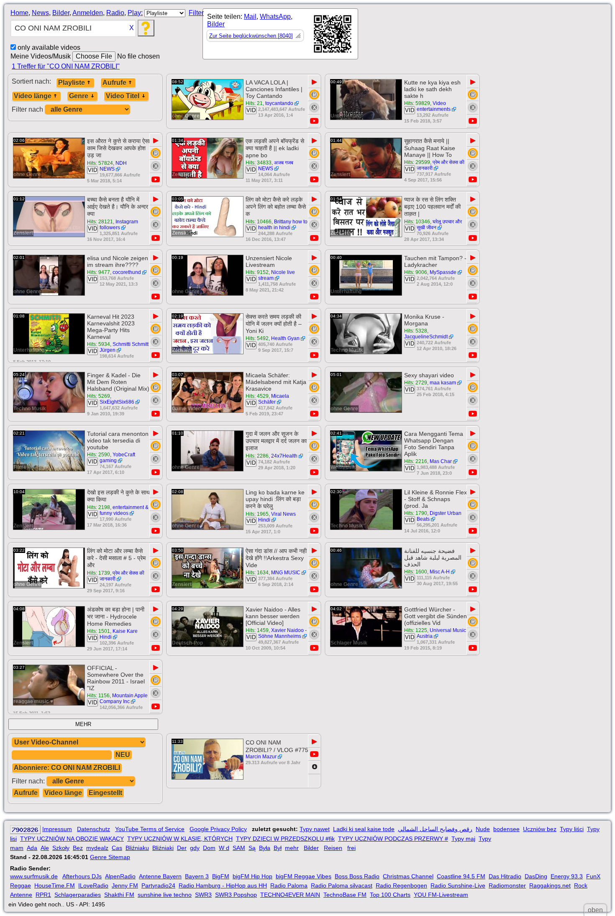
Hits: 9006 (415, 272)
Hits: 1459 (257, 630)
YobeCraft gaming (117, 457)
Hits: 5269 (98, 396)
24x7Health (284, 456)
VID (251, 110)
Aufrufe (114, 82)
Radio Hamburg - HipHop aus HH (223, 885)
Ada (32, 847)
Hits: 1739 (98, 573)
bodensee (506, 829)
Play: (135, 12)
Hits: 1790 (415, 513)
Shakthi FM (119, 894)
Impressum (57, 829)
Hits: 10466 (259, 222)
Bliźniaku (137, 847)
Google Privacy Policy (218, 829)
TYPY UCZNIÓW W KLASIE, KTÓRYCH (180, 838)
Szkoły (60, 847)
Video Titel (122, 96)
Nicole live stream (276, 275)
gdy (195, 847)
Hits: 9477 (98, 272)
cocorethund (127, 272)
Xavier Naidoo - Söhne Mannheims (282, 633)
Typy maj (463, 838)
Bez (78, 847)
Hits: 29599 (417, 162)
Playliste (71, 82)
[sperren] (314, 107)
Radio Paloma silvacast (341, 885)
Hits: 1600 (415, 572)
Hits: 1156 (98, 696)
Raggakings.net (550, 885)
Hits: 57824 (100, 163)
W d (224, 847)
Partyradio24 (158, 885)
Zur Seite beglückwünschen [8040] (251, 36)
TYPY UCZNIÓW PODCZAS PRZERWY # (393, 838)
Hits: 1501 (98, 631)
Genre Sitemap (110, 857)
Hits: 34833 (259, 163)
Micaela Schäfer (273, 399)
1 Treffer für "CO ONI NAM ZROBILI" (66, 66)
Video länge (32, 96)
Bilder (60, 12)
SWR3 (203, 894)
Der (182, 847)
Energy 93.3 (567, 876)
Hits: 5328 (415, 331)
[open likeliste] (298, 35)
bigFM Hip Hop (252, 876)
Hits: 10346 (417, 222)
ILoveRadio (93, 885)
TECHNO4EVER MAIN (290, 894)
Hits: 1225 (415, 630)
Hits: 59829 (417, 103)
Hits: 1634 (257, 573)
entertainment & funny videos (124, 510)
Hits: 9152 (257, 272)
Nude (483, 829)
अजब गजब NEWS (275, 165)
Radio (115, 12)
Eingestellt (105, 792)
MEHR (83, 724)
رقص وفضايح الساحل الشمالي (435, 829)
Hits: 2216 (415, 461)
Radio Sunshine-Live (457, 885)
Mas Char (441, 461)
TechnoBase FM (344, 894)
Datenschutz (93, 829)
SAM (239, 847)
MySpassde (443, 272)
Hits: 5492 (257, 338)
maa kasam (443, 383)
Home (19, 12)
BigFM (220, 876)
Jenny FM (125, 885)
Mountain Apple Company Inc (124, 698)
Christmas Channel (408, 876)
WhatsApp (275, 16)
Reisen (333, 847)
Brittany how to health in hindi (283, 224)
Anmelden (87, 12)
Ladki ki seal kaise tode (364, 829)
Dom (209, 847)
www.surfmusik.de (34, 876)
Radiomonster (507, 885)
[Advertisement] (433, 35)
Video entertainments (434, 106)
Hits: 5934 (98, 344)
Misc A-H (440, 572)
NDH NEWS (113, 166)
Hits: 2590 (98, 455)
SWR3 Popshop (236, 894)
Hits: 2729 (415, 383)
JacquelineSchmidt (426, 337)
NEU (122, 754)
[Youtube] (314, 121)
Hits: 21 (254, 103)
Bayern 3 (197, 876)
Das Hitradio (505, 876)
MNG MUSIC (285, 573)
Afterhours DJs (82, 876)
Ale (45, 847)
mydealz (97, 847)
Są (252, 847)
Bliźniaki (163, 847)
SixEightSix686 (117, 402)
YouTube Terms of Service (149, 829)
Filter (196, 12)
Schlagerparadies (77, 894)
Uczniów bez (539, 829)
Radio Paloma (289, 885)
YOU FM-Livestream (441, 894)
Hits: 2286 (257, 456)
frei (351, 847)
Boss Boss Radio (357, 876)
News (40, 12)
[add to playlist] (314, 95)
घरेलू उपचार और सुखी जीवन (439, 224)
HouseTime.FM (54, 885)
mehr (292, 847)
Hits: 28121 (100, 222)
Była (264, 847)
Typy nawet (315, 829)
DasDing (536, 876)
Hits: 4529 (257, 396)
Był (278, 847)
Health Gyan (285, 338)
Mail (250, 16)
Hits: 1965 (257, 514)
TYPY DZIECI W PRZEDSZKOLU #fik (285, 838)
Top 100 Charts (390, 894)
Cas (117, 847)
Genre (78, 96)
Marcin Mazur (261, 757)
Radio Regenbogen (401, 885)
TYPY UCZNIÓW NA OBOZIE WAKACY (72, 838)
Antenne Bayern (160, 876)
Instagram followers (119, 224)
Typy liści (572, 829)
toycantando (279, 103)
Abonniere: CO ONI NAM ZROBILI (67, 767)
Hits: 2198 (98, 507)
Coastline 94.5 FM (461, 876)
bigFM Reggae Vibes (303, 876)
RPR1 (43, 894)
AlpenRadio (120, 876)
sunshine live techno (165, 894)
